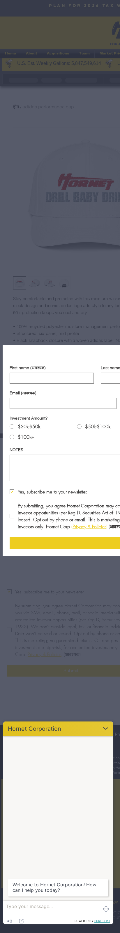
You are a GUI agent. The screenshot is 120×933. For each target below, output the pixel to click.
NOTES (16, 449)
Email (23, 393)
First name (28, 367)
